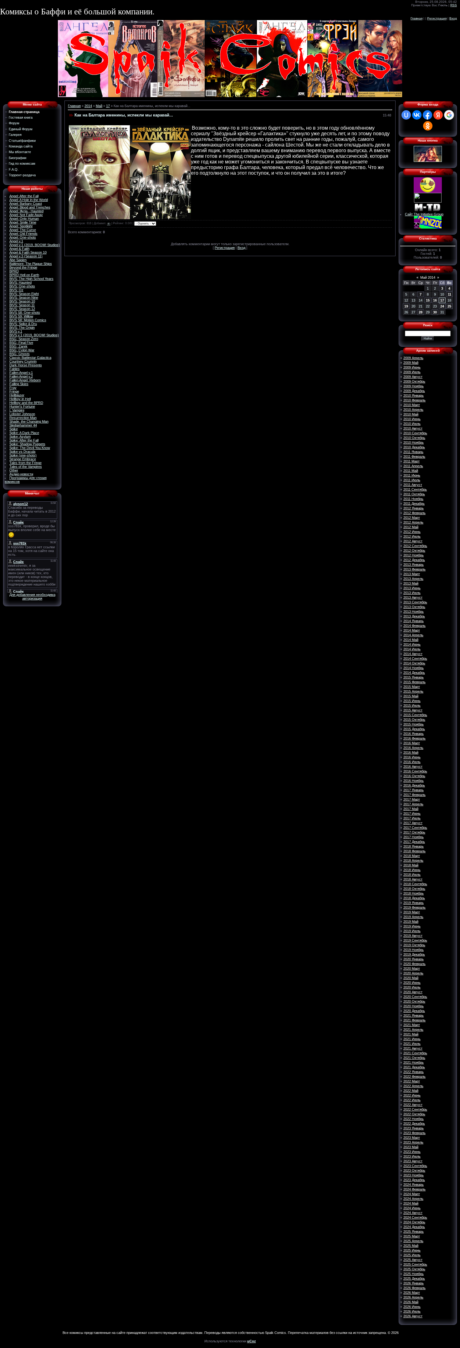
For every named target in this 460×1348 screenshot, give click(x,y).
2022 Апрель (413, 1086)
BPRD (14, 271)
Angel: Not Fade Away (26, 215)
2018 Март (411, 856)
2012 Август (412, 541)
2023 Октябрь (414, 1170)
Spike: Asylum (20, 436)
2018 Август (412, 879)
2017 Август (412, 823)
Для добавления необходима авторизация (32, 596)
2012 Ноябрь (413, 555)
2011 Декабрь (414, 503)
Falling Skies (18, 384)
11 (449, 294)
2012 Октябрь (414, 550)
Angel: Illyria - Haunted (26, 211)
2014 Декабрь (414, 672)
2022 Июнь (412, 1095)
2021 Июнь (412, 1039)
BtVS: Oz (16, 290)
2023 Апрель (413, 1142)
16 (435, 300)
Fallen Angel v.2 (21, 376)
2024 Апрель (413, 1199)
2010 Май (410, 414)
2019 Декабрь (414, 954)
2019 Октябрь (414, 945)
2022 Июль (412, 1100)
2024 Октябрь (414, 1222)
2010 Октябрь (414, 438)
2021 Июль (412, 1044)
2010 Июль (412, 424)
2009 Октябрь (414, 381)
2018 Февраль (414, 851)
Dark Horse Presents (25, 365)
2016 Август (412, 766)
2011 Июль (411, 480)
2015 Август (412, 710)
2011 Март (411, 461)
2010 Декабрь (414, 447)
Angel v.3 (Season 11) (26, 256)
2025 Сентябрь (415, 1264)
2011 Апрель (413, 466)
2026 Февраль (414, 1288)
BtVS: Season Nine (23, 297)
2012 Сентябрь (415, 546)
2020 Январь (413, 959)
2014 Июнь (412, 644)
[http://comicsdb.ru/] (428, 192)
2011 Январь (413, 452)
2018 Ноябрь (413, 893)
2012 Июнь (412, 532)
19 (406, 306)
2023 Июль (412, 1156)
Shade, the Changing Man (29, 421)
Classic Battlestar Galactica (30, 357)
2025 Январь (413, 1231)
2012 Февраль (414, 513)
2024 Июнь (412, 1208)
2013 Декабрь (414, 616)
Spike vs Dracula (22, 451)
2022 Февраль (414, 1076)
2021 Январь (413, 1015)
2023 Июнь (412, 1152)
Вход (453, 18)
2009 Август (412, 377)
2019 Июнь (412, 926)
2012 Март (411, 517)
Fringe (14, 391)
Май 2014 (427, 277)
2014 (88, 106)
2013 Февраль (414, 569)
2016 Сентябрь (415, 771)
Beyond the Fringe (23, 267)
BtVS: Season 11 (22, 305)
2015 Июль (412, 705)
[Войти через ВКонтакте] (417, 115)
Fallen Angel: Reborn (25, 380)
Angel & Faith (19, 248)
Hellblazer (16, 395)
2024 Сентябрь (415, 1217)
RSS (453, 5)
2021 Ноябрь (413, 1062)
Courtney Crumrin (23, 361)
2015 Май (410, 696)
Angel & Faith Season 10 (28, 252)
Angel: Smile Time (22, 222)
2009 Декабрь (414, 391)
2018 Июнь (412, 870)
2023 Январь (413, 1128)
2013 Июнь (412, 588)
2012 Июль (412, 536)
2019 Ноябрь (413, 950)
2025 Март (411, 1236)
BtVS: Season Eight (24, 294)
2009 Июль (412, 372)
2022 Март (411, 1081)
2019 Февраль (414, 907)
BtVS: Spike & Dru (23, 324)
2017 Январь (413, 790)
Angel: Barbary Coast (25, 203)
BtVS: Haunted (20, 282)
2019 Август (412, 935)
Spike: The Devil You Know (29, 448)
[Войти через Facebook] (427, 115)
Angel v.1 (16, 241)
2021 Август (412, 1048)
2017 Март (411, 799)
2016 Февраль (414, 738)
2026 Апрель (413, 1297)
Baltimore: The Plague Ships (30, 264)
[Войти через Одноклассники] (427, 126)
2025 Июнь (412, 1250)
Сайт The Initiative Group (424, 214)
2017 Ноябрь (413, 837)
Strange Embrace (22, 459)
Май (99, 106)
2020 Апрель (413, 973)
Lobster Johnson (22, 414)
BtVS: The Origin (22, 327)
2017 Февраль (414, 795)
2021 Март (411, 1025)
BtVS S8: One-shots (24, 312)
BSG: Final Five (21, 342)
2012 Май (410, 527)
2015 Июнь (412, 701)
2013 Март (411, 574)
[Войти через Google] (449, 115)
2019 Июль (412, 931)
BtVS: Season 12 (22, 309)
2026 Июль (412, 1311)
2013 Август (412, 597)
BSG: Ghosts (19, 354)
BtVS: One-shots (22, 286)
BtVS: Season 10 (22, 301)
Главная (416, 18)
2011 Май (410, 471)
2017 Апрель (413, 804)
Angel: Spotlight (21, 226)
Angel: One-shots (22, 237)
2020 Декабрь (414, 1011)
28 (420, 312)
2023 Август (412, 1161)
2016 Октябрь (414, 776)
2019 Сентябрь (415, 940)
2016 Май (410, 752)
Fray (13, 388)
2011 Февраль (414, 456)
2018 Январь (413, 846)
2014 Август (412, 654)
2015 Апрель (413, 691)
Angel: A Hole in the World (28, 200)
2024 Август (412, 1213)
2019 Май (410, 921)
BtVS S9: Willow (21, 316)
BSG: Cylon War (21, 350)
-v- (108, 223)
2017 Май (410, 809)
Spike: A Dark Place (24, 433)
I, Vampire (16, 410)
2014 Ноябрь (413, 668)
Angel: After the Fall (23, 196)
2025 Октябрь (414, 1269)
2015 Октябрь (414, 719)
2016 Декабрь (414, 785)
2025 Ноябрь (413, 1274)
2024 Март (411, 1194)
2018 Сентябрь (415, 884)
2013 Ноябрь (413, 611)
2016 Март (411, 743)
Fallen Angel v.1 (21, 372)
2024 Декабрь (414, 1227)
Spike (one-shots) (23, 455)
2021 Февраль (414, 1020)
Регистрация (437, 18)
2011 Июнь (411, 475)
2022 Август (412, 1105)
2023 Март (411, 1137)
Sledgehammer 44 (23, 425)
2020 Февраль (414, 964)
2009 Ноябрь (413, 386)
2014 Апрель (413, 635)
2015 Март (411, 687)
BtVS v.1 (15, 331)
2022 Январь (413, 1072)
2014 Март (411, 630)
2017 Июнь (412, 813)
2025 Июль (412, 1255)
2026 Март (411, 1292)
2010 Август (412, 428)
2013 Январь (413, 564)
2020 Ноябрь (413, 1006)
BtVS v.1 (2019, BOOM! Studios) (34, 335)
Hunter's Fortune (22, 406)
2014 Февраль (414, 626)
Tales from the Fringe (25, 463)
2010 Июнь (412, 419)
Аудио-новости (21, 474)
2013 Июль (412, 593)
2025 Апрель (413, 1241)
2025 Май (410, 1245)
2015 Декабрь (414, 729)
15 (428, 300)
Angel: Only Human (24, 218)
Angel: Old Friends (23, 233)
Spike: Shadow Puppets (27, 444)
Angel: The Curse (22, 230)
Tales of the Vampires (25, 466)
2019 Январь (413, 903)
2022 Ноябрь (413, 1119)
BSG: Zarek (18, 346)
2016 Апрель (413, 748)
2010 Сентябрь (415, 433)
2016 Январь (413, 734)
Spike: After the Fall (23, 440)
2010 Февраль (414, 400)
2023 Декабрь (414, 1180)
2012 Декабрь (414, 560)
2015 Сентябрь (415, 715)
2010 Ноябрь (413, 442)
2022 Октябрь (414, 1114)
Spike (13, 429)
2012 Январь (413, 508)
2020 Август (412, 992)
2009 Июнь (412, 367)
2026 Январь (413, 1283)
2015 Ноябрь (413, 724)
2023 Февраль (414, 1133)
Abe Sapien (18, 260)
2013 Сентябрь (415, 602)
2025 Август (412, 1260)
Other (13, 470)
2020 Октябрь (414, 1001)
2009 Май (410, 362)
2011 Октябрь (414, 494)
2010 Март (411, 405)
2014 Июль (412, 649)
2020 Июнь (412, 982)
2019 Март (411, 912)
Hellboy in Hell (20, 399)
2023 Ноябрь (413, 1175)
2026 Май (410, 1302)
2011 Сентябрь (415, 489)
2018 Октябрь (414, 889)
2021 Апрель (413, 1029)
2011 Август (412, 485)
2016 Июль (412, 762)
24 (442, 306)
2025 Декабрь (414, 1278)
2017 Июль (412, 818)
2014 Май (410, 640)
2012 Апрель (413, 522)
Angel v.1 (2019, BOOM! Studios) (34, 245)
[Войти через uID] (406, 115)
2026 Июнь (412, 1307)
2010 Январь (413, 395)
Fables (14, 369)
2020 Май (410, 978)
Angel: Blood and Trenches (29, 207)
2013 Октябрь (414, 607)
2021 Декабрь (414, 1067)
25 (449, 306)
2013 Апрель (413, 579)
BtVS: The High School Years (31, 279)
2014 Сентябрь (415, 658)
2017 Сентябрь (415, 827)
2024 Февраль (414, 1189)
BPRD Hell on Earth (24, 275)
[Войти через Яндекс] (438, 115)
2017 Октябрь (414, 832)
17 (108, 106)
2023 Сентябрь (415, 1166)
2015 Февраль (414, 682)
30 (435, 312)
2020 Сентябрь (415, 997)
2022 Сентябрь (415, 1109)
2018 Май (410, 865)
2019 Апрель (413, 917)
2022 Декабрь (414, 1123)
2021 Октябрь (414, 1058)
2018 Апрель (413, 860)
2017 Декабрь (414, 842)
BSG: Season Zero (23, 339)
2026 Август (412, 1316)
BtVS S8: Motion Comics (27, 320)
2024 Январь (413, 1184)
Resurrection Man (23, 418)
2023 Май (410, 1147)
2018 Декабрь (414, 898)
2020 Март (411, 968)
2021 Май (410, 1034)
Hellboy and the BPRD (26, 403)
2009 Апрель (413, 358)
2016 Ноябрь (413, 780)
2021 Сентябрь (415, 1053)
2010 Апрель (413, 409)
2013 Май (410, 583)
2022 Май (410, 1090)
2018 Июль (412, 874)
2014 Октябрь (414, 663)
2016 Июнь (412, 757)
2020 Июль (412, 987)
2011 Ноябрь (413, 499)
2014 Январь (413, 621)
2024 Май (410, 1203)
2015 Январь (413, 677)
